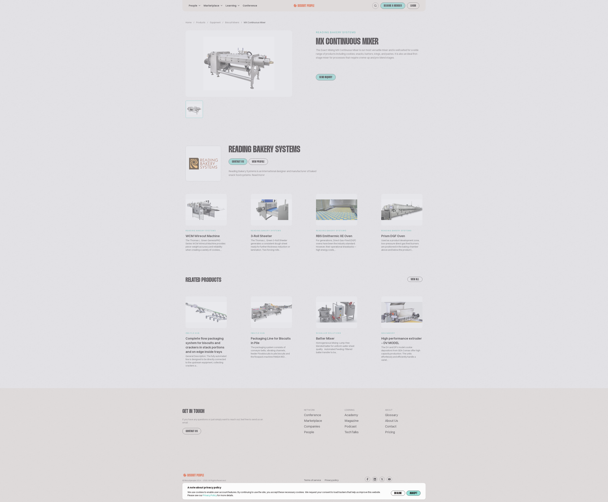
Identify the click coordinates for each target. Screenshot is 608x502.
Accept (413, 493)
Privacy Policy (210, 495)
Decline (398, 493)
